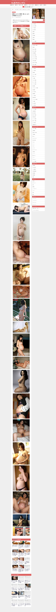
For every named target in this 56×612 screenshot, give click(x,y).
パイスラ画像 (34, 161)
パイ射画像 (34, 169)
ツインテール (34, 198)
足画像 (33, 37)
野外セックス (34, 76)
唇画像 (33, 39)
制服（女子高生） (35, 132)
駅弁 (33, 194)
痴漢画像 (34, 93)
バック (33, 190)
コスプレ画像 (34, 128)
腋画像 (33, 33)
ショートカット (35, 200)
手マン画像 (34, 91)
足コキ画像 (34, 103)
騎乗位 (33, 186)
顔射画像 (34, 165)
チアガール (34, 159)
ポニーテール (34, 202)
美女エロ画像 (34, 64)
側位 (33, 192)
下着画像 (34, 134)
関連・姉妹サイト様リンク (36, 208)
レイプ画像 (34, 95)
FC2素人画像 (34, 60)
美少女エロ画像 (35, 62)
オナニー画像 (34, 74)
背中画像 (34, 35)
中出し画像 (34, 167)
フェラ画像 (34, 68)
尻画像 (33, 31)
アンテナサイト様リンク (36, 210)
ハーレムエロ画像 (35, 99)
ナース (33, 157)
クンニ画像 (34, 70)
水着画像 (34, 130)
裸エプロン (34, 155)
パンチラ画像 (34, 109)
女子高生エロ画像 (35, 45)
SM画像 (34, 72)
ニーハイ (34, 153)
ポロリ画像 (34, 122)
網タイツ (34, 136)
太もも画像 (34, 29)
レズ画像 (34, 78)
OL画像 (34, 151)
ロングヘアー (34, 204)
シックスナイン (35, 188)
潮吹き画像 (34, 97)
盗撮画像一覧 (34, 124)
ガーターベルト (35, 138)
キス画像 (34, 101)
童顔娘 (33, 47)
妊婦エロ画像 (15, 539)
